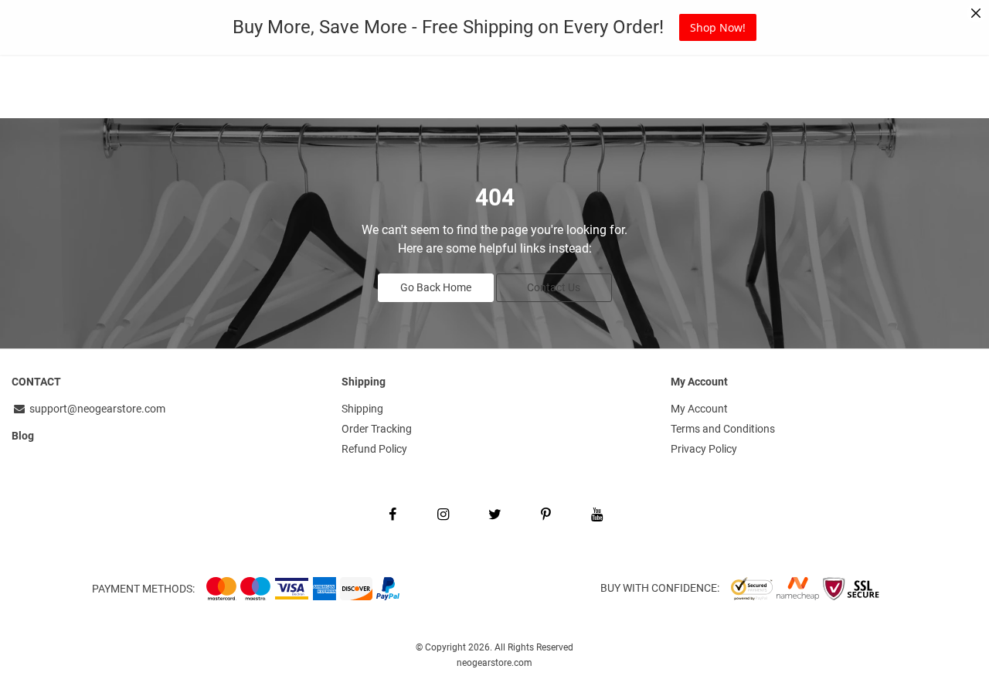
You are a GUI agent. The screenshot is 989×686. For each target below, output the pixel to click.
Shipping (362, 408)
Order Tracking (377, 429)
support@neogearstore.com (96, 408)
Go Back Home (435, 287)
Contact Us (553, 287)
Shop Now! (718, 27)
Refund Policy (374, 449)
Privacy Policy (704, 449)
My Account (699, 408)
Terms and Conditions (723, 429)
